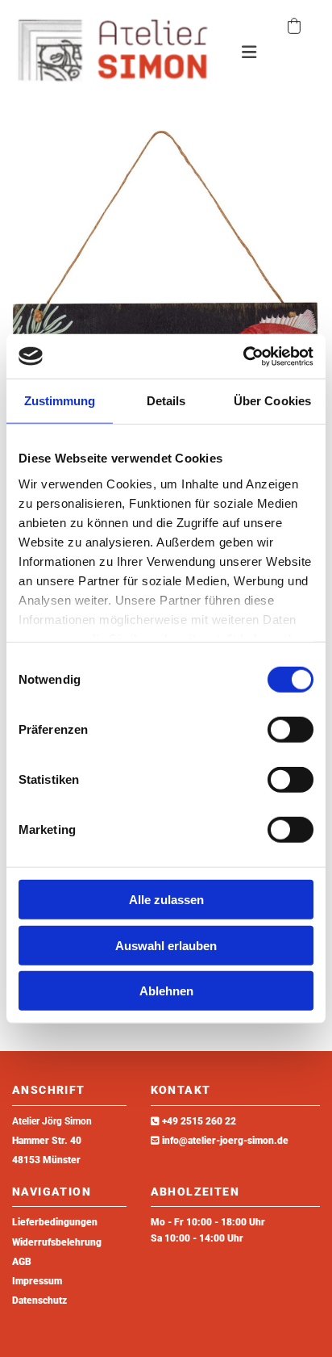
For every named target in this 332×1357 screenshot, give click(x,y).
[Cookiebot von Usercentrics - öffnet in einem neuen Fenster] (242, 356)
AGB (21, 1261)
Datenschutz (39, 1300)
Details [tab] (166, 401)
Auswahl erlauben (166, 945)
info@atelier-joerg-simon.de (225, 1140)
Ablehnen (166, 991)
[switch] (290, 730)
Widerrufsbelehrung (57, 1242)
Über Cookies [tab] (272, 401)
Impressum (37, 1281)
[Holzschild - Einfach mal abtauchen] (166, 312)
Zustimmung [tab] (60, 401)
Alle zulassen (166, 900)
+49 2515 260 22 (199, 1121)
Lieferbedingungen (55, 1222)
